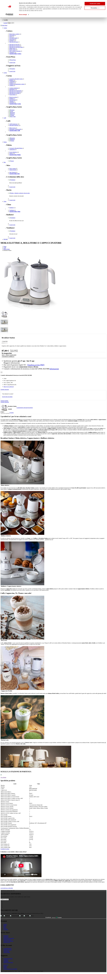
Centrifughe (12, 81)
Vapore (12, 153)
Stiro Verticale (13, 172)
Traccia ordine (6, 952)
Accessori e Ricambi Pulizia (16, 148)
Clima (4, 201)
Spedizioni (5, 937)
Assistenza (5, 961)
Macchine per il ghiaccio (15, 92)
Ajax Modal (3, 777)
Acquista (11, 412)
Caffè (4, 117)
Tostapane (12, 52)
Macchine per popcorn (15, 45)
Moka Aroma (13, 128)
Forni (11, 36)
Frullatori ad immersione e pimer (17, 84)
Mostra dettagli (23, 14)
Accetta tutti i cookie (95, 3)
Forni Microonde (14, 38)
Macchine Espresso (14, 125)
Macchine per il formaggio (16, 90)
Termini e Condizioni (8, 941)
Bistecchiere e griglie (15, 34)
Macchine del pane (14, 42)
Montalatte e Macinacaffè (16, 129)
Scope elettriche (14, 152)
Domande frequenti (7, 958)
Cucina (5, 72)
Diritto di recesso (7, 939)
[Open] (1, 17)
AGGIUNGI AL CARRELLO (8, 356)
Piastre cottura (13, 49)
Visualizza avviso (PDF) (35, 365)
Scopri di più (12, 62)
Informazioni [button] (54, 369)
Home (4, 246)
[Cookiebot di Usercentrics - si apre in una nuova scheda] (9, 14)
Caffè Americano (14, 124)
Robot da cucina (13, 97)
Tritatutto (12, 101)
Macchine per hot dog (15, 44)
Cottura (5, 28)
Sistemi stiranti (13, 169)
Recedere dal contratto (8, 938)
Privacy (5, 966)
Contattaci (5, 960)
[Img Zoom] (30, 310)
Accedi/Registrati (7, 948)
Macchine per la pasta (15, 93)
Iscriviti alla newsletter (7, 396)
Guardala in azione (5, 849)
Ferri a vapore (13, 168)
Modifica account (7, 949)
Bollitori (12, 80)
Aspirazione (12, 149)
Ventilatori (12, 210)
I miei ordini (6, 951)
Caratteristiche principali (22, 407)
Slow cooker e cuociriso (15, 51)
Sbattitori (12, 98)
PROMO (5, 239)
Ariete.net (5, 965)
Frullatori (12, 82)
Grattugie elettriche (14, 88)
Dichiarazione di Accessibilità (10, 969)
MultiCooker (13, 48)
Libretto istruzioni (5, 389)
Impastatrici (13, 89)
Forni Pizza (12, 39)
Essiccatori (12, 35)
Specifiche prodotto (5, 776)
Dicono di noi (6, 942)
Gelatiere (12, 85)
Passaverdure (13, 94)
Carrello (5, 23)
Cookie (5, 967)
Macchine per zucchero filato (16, 47)
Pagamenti (5, 935)
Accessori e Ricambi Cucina (16, 78)
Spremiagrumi (13, 99)
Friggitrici (12, 40)
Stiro (4, 162)
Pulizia (5, 142)
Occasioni (5, 929)
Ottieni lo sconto (4, 899)
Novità (5, 928)
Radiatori (12, 207)
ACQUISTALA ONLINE (7, 888)
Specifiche (30, 407)
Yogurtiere (12, 102)
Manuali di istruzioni (8, 962)
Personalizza (94, 8)
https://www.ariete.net (9, 386)
